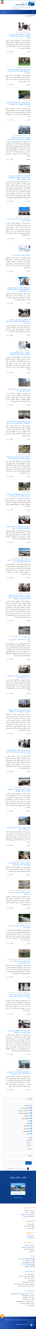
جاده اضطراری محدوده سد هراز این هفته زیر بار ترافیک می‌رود (18, 828)
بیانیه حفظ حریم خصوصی (27, 1247)
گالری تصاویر (30, 1228)
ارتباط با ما (31, 1251)
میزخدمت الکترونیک (28, 1211)
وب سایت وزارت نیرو (28, 1261)
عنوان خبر (28, 1140)
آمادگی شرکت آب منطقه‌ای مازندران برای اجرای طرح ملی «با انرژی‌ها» (18, 1032)
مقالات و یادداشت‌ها (28, 1226)
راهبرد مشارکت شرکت (28, 1249)
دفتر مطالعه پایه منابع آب (24, 1113)
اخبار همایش (27, 1126)
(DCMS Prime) (25, 1324)
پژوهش (28, 1124)
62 (16, 1169)
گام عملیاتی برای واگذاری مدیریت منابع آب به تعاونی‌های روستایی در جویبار (18, 527)
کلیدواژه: (30, 1099)
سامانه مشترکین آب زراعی (27, 1265)
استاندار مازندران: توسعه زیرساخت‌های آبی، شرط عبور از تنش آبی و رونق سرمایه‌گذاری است (18, 752)
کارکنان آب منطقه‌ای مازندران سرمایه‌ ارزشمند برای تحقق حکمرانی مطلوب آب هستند (19, 36)
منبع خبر (28, 1145)
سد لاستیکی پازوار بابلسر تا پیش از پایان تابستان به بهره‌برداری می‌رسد (19, 561)
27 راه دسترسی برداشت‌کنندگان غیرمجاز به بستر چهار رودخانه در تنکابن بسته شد (18, 495)
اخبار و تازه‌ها (30, 1224)
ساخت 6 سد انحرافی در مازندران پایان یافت (19, 640)
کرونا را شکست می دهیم (24, 1111)
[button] (21, 1197)
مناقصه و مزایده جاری (28, 1217)
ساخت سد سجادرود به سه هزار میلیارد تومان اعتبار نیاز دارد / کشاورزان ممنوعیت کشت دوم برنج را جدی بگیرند (18, 597)
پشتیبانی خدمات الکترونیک (27, 1215)
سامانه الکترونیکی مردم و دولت (25, 1259)
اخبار (29, 1121)
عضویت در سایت (29, 1213)
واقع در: (30, 1138)
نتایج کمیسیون (26, 1131)
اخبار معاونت (27, 1129)
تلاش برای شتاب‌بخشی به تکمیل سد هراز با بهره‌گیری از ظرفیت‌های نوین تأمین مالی (18, 422)
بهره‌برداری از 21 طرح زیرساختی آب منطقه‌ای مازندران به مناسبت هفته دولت (18, 138)
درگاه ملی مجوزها (29, 1267)
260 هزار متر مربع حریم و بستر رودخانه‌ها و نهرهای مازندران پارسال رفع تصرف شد (18, 458)
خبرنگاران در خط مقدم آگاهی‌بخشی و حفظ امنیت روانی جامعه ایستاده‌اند (19, 354)
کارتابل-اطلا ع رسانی (25, 1108)
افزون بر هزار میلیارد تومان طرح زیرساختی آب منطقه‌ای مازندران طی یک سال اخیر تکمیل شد (18, 71)
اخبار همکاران (27, 1116)
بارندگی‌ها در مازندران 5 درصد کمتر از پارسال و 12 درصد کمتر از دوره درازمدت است (19, 996)
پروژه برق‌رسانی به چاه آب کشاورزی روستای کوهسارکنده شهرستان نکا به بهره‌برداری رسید (18, 104)
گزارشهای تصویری (26, 1118)
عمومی (28, 1134)
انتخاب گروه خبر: (28, 1106)
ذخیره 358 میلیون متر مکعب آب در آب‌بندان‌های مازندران (20, 962)
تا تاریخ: (30, 1156)
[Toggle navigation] (33, 11)
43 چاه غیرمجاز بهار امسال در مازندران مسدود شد (19, 893)
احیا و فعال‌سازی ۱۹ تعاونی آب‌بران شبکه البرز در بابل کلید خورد (19, 677)
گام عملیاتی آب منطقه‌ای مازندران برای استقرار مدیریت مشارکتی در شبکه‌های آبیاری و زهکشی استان (19, 177)
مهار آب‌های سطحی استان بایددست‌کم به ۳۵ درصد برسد (18, 220)
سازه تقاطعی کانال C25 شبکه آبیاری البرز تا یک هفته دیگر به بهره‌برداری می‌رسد (18, 1073)
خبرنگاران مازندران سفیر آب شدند (21, 255)
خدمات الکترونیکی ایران (27, 1263)
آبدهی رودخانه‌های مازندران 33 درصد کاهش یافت (19, 927)
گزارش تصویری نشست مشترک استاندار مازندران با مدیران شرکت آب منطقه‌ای (19, 711)
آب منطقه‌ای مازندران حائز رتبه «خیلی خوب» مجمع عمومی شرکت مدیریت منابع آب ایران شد (18, 321)
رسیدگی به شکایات (29, 1245)
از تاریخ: (30, 1149)
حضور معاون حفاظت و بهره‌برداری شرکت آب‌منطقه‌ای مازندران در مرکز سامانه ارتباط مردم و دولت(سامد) (18, 289)
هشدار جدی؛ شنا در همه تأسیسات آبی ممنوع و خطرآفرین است (19, 390)
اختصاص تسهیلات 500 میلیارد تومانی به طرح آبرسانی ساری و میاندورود (18, 864)
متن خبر (28, 1143)
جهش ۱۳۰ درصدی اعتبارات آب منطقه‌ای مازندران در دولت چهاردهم (19, 790)
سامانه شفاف (30, 1238)
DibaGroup (19, 1324)
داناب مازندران (30, 1236)
